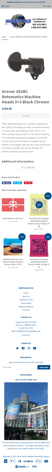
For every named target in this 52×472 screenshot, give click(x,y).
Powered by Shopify (41, 456)
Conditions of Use (26, 300)
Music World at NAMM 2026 (26, 380)
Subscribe (44, 367)
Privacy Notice (26, 303)
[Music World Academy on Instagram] (29, 348)
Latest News (26, 374)
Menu (7, 6)
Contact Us (26, 335)
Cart (48, 6)
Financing (26, 310)
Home (4, 37)
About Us (26, 296)
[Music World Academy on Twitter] (17, 348)
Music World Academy (25, 456)
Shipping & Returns (26, 306)
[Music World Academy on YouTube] (34, 348)
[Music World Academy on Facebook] (23, 348)
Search (26, 293)
